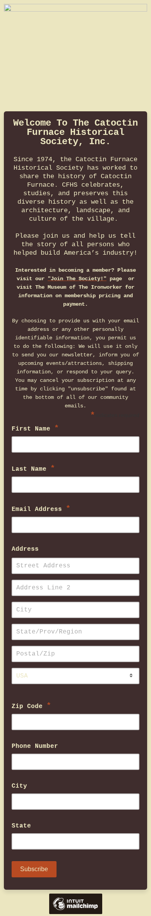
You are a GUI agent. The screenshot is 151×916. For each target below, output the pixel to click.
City (19, 786)
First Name (35, 428)
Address (25, 549)
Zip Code (31, 705)
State (21, 825)
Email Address (41, 508)
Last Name (33, 468)
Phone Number (35, 746)
